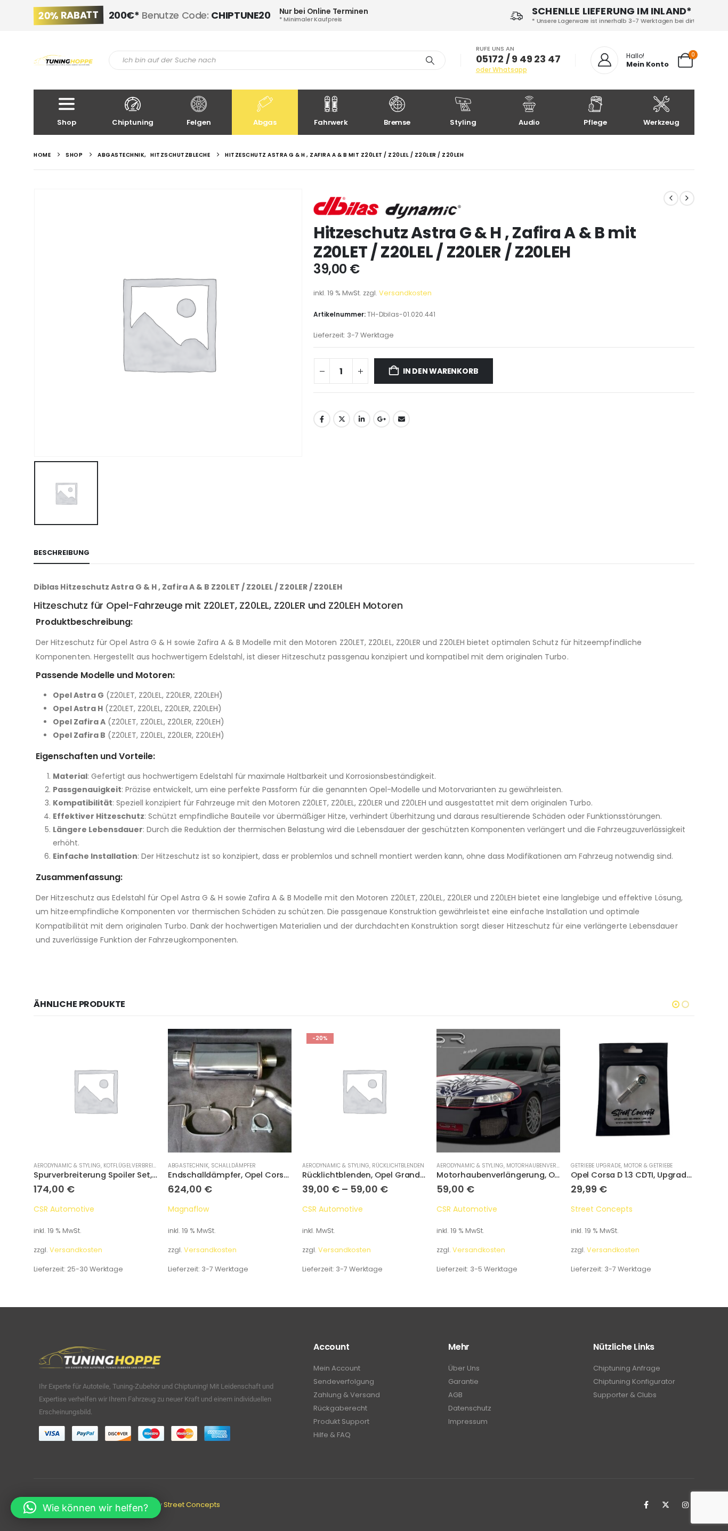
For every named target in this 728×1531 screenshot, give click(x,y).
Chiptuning (133, 122)
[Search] (430, 60)
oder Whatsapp (501, 69)
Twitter (341, 419)
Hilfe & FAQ (332, 1435)
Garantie (463, 1381)
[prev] (671, 198)
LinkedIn (361, 419)
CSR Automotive (198, 1209)
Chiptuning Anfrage (626, 1368)
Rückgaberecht (340, 1408)
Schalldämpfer (99, 1166)
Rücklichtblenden (264, 1166)
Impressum (468, 1421)
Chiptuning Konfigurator (634, 1381)
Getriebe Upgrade (461, 1166)
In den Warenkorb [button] (139, 1046)
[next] (687, 198)
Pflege (595, 122)
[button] (676, 1004)
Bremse (397, 122)
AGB (455, 1395)
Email (401, 419)
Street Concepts (467, 1209)
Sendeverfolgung (343, 1381)
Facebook (321, 419)
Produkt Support (341, 1421)
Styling (463, 122)
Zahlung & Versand (346, 1395)
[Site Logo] (63, 60)
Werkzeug (661, 122)
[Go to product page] (95, 1091)
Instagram (685, 1505)
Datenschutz (469, 1408)
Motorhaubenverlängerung (414, 1166)
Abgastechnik (54, 1166)
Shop (66, 122)
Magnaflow (54, 1209)
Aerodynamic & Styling (201, 1166)
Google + (381, 419)
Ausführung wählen (274, 1046)
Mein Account (336, 1368)
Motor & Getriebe (513, 1166)
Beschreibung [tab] (62, 552)
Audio (529, 122)
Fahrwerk (331, 122)
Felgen (199, 122)
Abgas (265, 122)
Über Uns (464, 1368)
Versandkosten (405, 292)
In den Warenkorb (441, 371)
